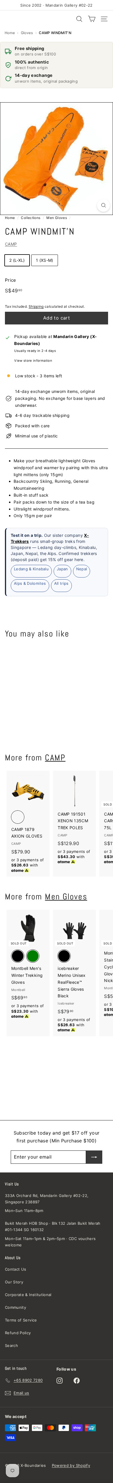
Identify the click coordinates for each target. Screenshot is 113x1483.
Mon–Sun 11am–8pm (24, 1210)
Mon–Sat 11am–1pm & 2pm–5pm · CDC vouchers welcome (50, 1241)
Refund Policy (18, 1332)
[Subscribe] (94, 1156)
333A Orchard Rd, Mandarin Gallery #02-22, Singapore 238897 (46, 1198)
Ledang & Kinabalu (31, 569)
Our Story (14, 1282)
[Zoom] (103, 205)
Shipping (36, 306)
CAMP (11, 244)
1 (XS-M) (44, 260)
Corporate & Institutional (28, 1294)
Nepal (81, 569)
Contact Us (15, 1269)
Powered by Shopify (71, 1465)
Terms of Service (21, 1320)
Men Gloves (56, 218)
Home (10, 33)
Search (11, 1345)
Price (10, 280)
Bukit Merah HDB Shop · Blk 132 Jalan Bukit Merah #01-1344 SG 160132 (53, 1226)
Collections (30, 218)
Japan (62, 569)
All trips (61, 583)
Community (15, 1307)
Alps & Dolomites (30, 583)
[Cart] (92, 18)
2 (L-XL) (17, 260)
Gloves (27, 33)
